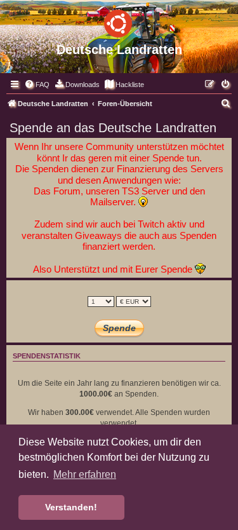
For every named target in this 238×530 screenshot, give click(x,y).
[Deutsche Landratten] (119, 21)
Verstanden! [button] (71, 507)
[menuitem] (37, 84)
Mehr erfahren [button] (84, 474)
